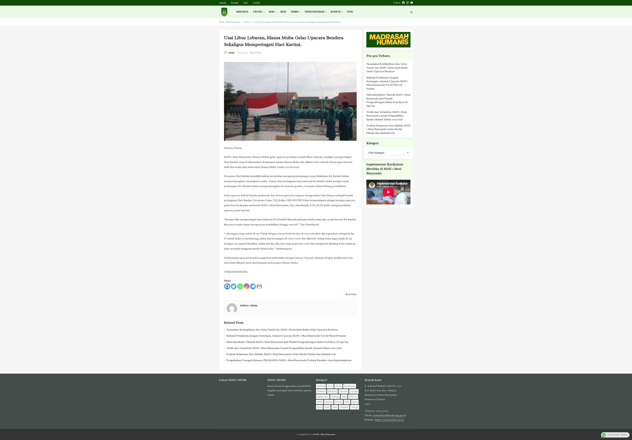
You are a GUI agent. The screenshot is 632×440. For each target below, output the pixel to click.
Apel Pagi (321, 386)
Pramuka (328, 402)
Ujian (334, 407)
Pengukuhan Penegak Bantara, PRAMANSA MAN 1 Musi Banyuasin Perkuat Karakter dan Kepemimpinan (289, 360)
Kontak (234, 2)
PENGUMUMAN (314, 11)
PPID (350, 11)
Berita (247, 22)
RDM (283, 11)
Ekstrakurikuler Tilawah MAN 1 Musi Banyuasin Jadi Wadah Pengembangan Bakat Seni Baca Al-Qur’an (287, 342)
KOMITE (336, 11)
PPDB (319, 402)
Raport (355, 402)
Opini (344, 396)
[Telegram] (253, 286)
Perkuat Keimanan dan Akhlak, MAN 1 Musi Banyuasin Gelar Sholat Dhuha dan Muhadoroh (281, 354)
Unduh (256, 2)
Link (245, 2)
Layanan (354, 391)
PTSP (347, 402)
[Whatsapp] (240, 286)
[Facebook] (227, 286)
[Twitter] (234, 286)
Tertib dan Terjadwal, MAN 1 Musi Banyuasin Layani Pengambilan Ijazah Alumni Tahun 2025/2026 (284, 348)
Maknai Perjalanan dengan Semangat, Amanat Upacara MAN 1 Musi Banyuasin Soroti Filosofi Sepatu (286, 335)
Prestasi (338, 402)
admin (231, 52)
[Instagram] (246, 286)
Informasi (321, 391)
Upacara (354, 407)
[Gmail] (259, 286)
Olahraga (335, 396)
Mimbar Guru (323, 396)
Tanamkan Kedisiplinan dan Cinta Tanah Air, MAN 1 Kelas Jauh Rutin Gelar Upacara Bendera (282, 329)
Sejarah (222, 2)
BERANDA (242, 11)
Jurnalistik (332, 391)
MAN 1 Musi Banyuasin (229, 22)
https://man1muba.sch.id (389, 419)
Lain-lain (343, 391)
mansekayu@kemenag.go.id (389, 415)
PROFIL (257, 11)
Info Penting (349, 386)
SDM (271, 11)
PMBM (294, 11)
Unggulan (344, 407)
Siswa (319, 407)
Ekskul (338, 386)
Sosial (327, 407)
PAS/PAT (353, 396)
